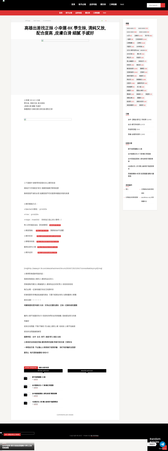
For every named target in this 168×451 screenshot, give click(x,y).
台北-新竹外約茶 (134, 124)
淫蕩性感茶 (132, 72)
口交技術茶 (141, 39)
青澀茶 (149, 94)
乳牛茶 (148, 36)
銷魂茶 (140, 94)
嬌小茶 (140, 54)
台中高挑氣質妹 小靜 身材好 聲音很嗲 (44, 393)
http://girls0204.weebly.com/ (47, 252)
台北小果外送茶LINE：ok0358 (137, 50)
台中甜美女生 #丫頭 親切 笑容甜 (42, 385)
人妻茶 (130, 39)
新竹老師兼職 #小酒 (38, 377)
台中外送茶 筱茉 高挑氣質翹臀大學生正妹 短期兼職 (17, 447)
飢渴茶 (130, 101)
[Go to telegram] (162, 444)
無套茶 (142, 76)
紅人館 (140, 87)
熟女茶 (130, 80)
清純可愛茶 (132, 76)
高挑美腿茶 (132, 105)
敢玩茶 (140, 65)
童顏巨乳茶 (142, 83)
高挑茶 (142, 105)
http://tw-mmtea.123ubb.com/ (47, 247)
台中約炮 (140, 47)
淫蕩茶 (143, 72)
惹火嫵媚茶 (131, 61)
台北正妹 (130, 54)
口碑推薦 (113, 4)
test (122, 4)
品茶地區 (93, 4)
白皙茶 (131, 83)
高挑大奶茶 (141, 101)
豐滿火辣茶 (141, 91)
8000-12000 (144, 32)
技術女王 (142, 61)
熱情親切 (141, 80)
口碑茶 (141, 43)
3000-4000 (131, 28)
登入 (127, 189)
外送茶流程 (132, 129)
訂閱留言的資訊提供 (132, 197)
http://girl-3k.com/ (42, 231)
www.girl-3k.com (55, 225)
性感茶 (140, 58)
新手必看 (82, 4)
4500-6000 (143, 28)
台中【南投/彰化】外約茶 (137, 120)
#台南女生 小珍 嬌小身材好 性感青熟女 (45, 402)
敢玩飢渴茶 (132, 69)
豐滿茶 (130, 94)
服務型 (143, 69)
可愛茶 (130, 47)
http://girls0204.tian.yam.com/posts (48, 236)
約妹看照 (130, 87)
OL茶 (129, 36)
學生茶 (130, 58)
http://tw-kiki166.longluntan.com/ (47, 241)
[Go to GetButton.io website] (162, 448)
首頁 (73, 4)
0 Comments (47, 21)
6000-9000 (132, 32)
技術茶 (130, 65)
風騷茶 (140, 98)
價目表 (103, 4)
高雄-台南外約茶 (44, 368)
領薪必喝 (130, 98)
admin (36, 379)
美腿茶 (130, 91)
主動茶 (138, 36)
